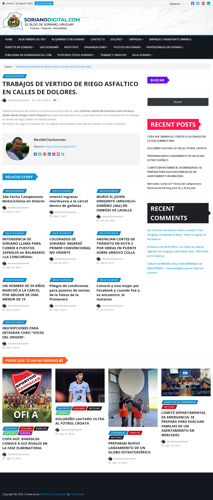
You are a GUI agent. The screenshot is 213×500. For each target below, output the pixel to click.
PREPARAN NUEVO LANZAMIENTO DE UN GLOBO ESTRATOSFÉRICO (129, 447)
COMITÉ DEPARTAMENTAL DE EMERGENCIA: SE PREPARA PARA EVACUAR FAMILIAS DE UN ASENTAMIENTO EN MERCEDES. (174, 172)
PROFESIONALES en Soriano (164, 47)
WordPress (46, 494)
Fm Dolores (154, 239)
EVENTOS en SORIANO (18, 47)
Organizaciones (95, 47)
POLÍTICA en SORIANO (127, 47)
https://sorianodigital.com (60, 146)
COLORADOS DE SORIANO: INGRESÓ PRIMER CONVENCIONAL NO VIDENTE (70, 246)
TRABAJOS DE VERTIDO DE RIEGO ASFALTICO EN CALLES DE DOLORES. (53, 66)
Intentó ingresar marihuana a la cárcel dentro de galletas (68, 201)
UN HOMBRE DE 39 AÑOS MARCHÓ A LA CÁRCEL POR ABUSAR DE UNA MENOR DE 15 (23, 292)
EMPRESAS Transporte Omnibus (170, 39)
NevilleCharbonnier (18, 100)
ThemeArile (77, 494)
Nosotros (71, 47)
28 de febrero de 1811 (32, 39)
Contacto (97, 39)
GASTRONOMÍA (49, 47)
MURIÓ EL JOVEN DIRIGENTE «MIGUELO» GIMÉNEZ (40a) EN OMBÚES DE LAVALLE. (116, 203)
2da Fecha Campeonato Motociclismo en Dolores (23, 198)
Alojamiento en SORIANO (68, 39)
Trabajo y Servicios (113, 55)
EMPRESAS (135, 39)
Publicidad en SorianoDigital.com (28, 55)
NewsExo (61, 494)
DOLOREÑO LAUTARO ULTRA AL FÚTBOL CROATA (177, 148)
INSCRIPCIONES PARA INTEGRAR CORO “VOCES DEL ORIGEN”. (23, 332)
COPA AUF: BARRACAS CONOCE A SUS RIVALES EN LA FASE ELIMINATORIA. (24, 443)
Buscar (157, 80)
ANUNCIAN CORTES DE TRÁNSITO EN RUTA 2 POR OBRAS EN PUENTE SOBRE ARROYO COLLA (116, 246)
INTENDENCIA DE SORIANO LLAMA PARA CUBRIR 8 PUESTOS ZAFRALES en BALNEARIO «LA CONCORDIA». (23, 248)
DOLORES (116, 39)
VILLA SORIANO (141, 55)
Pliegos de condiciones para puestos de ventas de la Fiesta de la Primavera (69, 292)
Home (9, 39)
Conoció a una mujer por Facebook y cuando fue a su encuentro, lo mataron (118, 292)
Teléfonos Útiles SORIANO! (75, 55)
